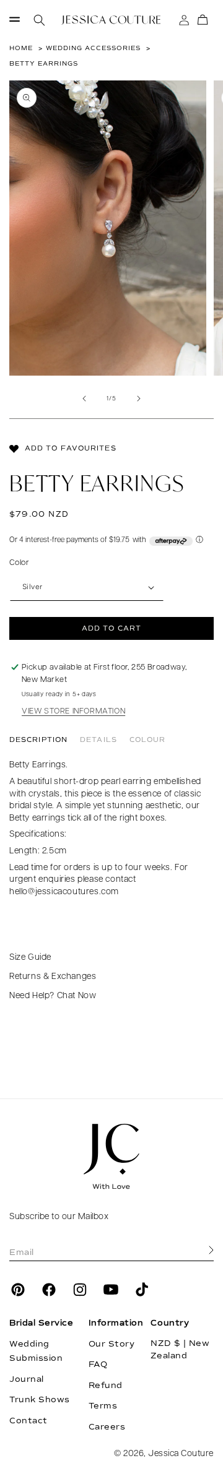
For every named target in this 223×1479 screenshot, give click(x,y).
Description (38, 740)
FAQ (98, 1364)
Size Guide (30, 957)
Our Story (112, 1344)
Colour (147, 740)
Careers (107, 1427)
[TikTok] (142, 1289)
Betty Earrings (43, 63)
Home (21, 48)
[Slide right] (138, 398)
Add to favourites (70, 448)
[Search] (39, 20)
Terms (103, 1406)
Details (98, 740)
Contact (28, 1421)
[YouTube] (111, 1289)
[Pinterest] (18, 1289)
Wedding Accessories (93, 48)
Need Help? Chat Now (52, 996)
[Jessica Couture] (111, 1156)
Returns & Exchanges (52, 976)
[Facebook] (49, 1289)
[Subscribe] (211, 1251)
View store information (73, 711)
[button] (14, 20)
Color (19, 563)
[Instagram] (80, 1289)
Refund (106, 1386)
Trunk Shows (39, 1400)
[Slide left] (84, 398)
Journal (26, 1379)
